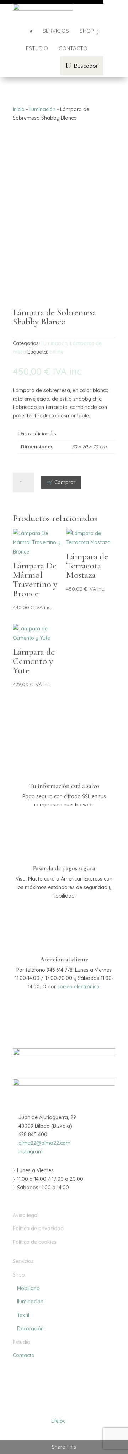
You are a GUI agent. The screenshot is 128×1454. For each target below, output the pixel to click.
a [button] (31, 30)
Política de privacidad (38, 1228)
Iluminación (42, 109)
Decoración (28, 1328)
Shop (19, 1275)
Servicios (23, 1261)
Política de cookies (35, 1242)
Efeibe (58, 1421)
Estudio (21, 1342)
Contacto (23, 1355)
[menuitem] (55, 31)
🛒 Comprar (61, 482)
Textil (21, 1315)
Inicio (19, 109)
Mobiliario (26, 1288)
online (56, 352)
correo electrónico (78, 986)
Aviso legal (25, 1215)
